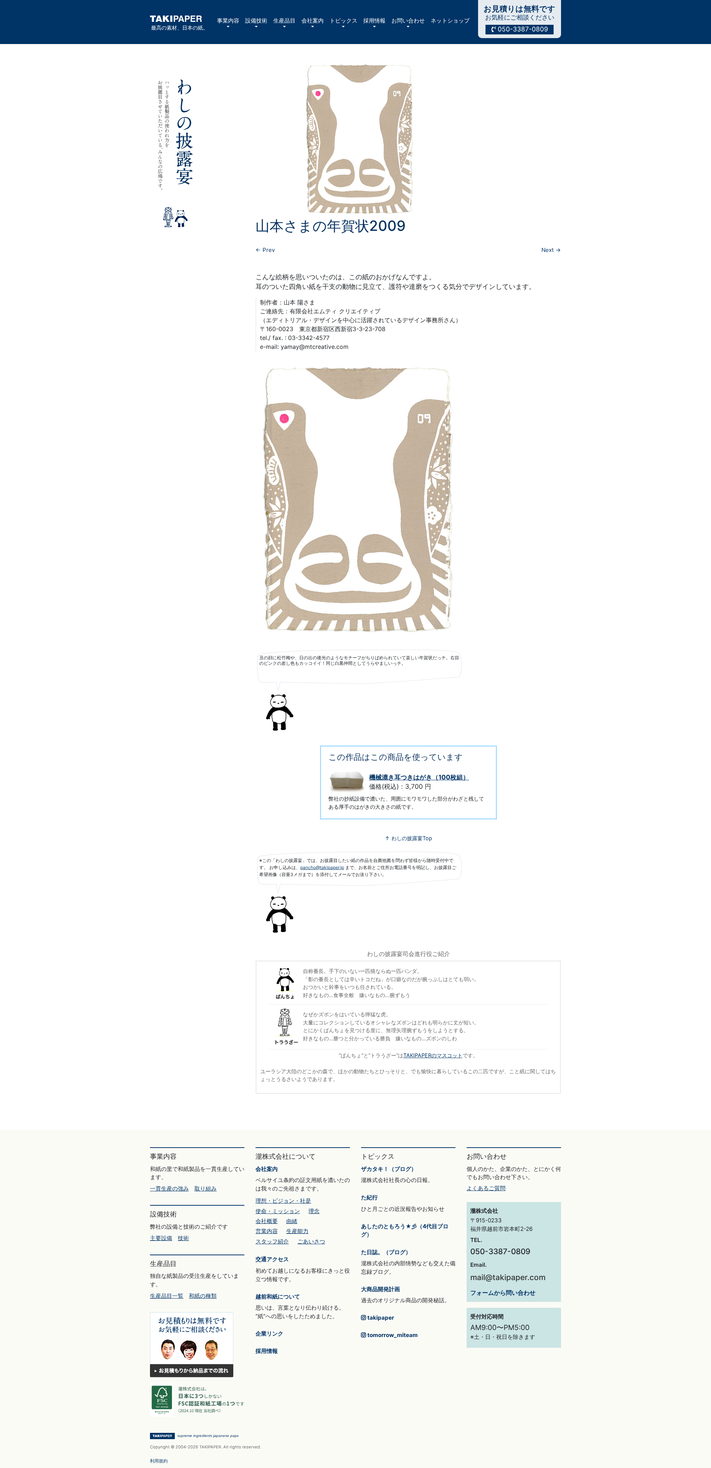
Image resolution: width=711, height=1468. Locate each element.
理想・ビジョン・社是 (283, 1200)
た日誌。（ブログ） (386, 1252)
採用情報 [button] (374, 20)
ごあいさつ (311, 1241)
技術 (183, 1238)
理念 (314, 1211)
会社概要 (267, 1221)
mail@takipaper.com (507, 1277)
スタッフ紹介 (272, 1241)
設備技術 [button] (256, 20)
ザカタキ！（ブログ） (389, 1168)
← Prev (265, 249)
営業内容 (267, 1231)
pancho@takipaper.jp (322, 867)
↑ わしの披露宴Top (408, 838)
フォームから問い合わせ (502, 1292)
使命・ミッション (278, 1211)
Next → (551, 249)
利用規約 (159, 1461)
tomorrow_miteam (392, 1335)
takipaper (380, 1317)
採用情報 (267, 1350)
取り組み (205, 1188)
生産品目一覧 (166, 1295)
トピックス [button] (343, 20)
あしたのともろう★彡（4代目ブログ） (404, 1230)
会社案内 (267, 1168)
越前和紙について (278, 1296)
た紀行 (369, 1197)
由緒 (291, 1221)
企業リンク (269, 1333)
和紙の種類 (203, 1295)
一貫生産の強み (169, 1188)
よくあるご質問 (486, 1188)
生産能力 (297, 1231)
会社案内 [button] (312, 20)
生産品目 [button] (284, 20)
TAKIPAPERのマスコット (433, 1055)
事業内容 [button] (228, 20)
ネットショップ (450, 20)
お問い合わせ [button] (408, 20)
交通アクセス (272, 1259)
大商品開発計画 (380, 1289)
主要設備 (161, 1238)
